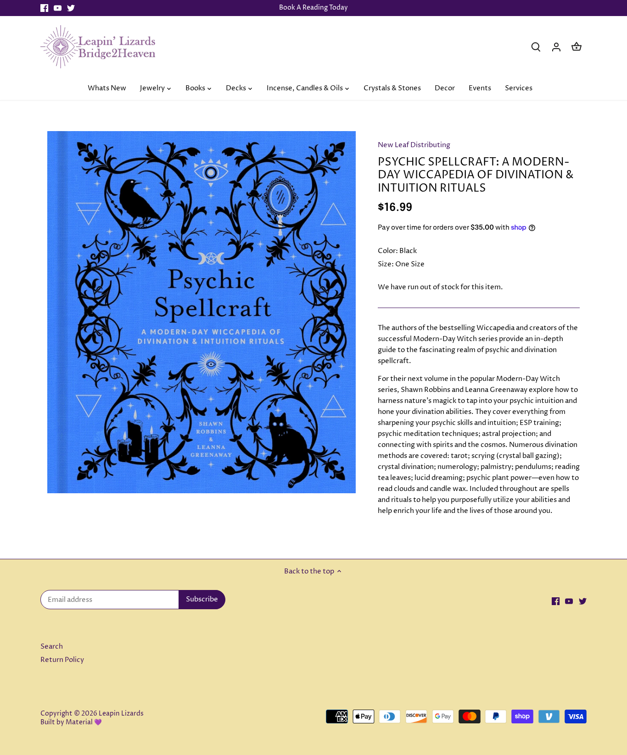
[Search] (536, 46)
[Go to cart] (576, 46)
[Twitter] (71, 8)
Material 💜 (84, 722)
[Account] (556, 46)
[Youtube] (58, 8)
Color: (388, 251)
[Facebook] (44, 8)
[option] (201, 312)
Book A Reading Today (313, 7)
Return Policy (62, 660)
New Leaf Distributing (414, 145)
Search (51, 646)
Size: (386, 264)
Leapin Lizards (121, 714)
